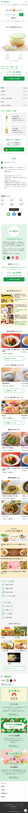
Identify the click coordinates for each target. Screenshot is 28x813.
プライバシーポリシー (20, 804)
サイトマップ (21, 806)
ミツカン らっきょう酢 (6, 98)
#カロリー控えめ (5, 68)
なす (3, 21)
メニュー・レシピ (8, 4)
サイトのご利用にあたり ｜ (9, 804)
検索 (21, 14)
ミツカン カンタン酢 (6, 105)
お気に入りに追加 (15, 78)
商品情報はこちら (16, 118)
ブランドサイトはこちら (17, 120)
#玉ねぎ (3, 66)
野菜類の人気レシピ (16, 4)
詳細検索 (13, 18)
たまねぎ (3, 91)
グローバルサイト (14, 808)
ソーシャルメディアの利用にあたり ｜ (11, 806)
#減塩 (16, 66)
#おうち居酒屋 (9, 66)
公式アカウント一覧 (6, 684)
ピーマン (7, 21)
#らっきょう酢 (14, 68)
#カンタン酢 (18, 269)
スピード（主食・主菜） (15, 21)
